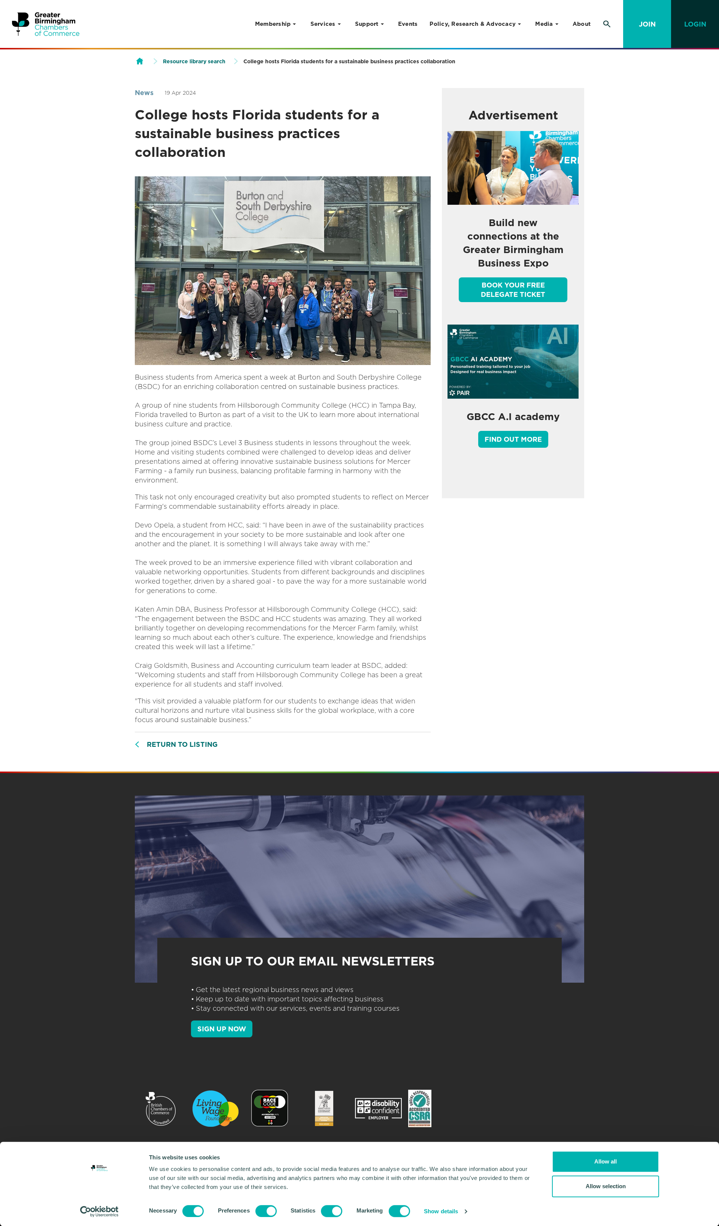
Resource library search (194, 61)
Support (367, 24)
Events (408, 24)
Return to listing (182, 744)
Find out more (513, 439)
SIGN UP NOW (221, 1029)
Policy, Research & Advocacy (473, 24)
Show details (441, 1211)
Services (323, 24)
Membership (273, 24)
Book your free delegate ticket (513, 289)
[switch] (266, 1211)
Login (695, 24)
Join (647, 24)
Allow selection (606, 1186)
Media (544, 24)
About (582, 24)
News (144, 93)
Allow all (605, 1161)
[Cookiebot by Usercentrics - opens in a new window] (99, 1211)
